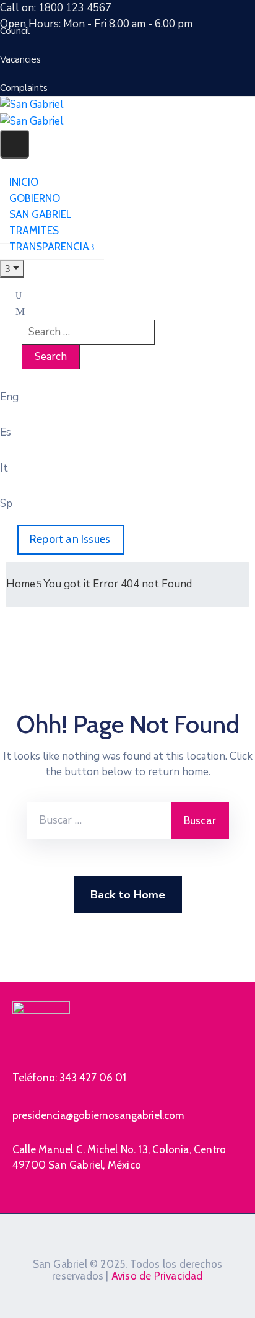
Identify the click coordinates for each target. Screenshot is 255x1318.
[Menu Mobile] (14, 144)
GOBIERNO (34, 198)
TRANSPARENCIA (49, 246)
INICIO (23, 182)
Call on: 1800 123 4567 (55, 8)
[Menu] (12, 269)
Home (20, 584)
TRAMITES (34, 230)
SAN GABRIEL (40, 214)
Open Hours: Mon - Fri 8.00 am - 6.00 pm (96, 24)
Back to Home (127, 894)
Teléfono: (69, 1077)
